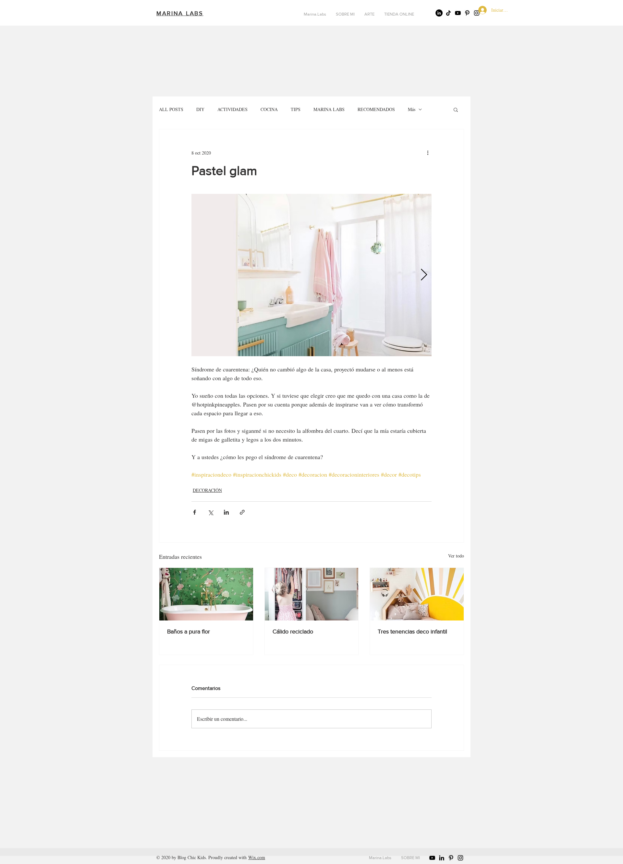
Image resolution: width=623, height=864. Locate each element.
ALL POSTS (171, 109)
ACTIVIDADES (232, 109)
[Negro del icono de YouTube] (457, 13)
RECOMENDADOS (376, 109)
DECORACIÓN (207, 490)
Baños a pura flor (188, 631)
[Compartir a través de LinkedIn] (226, 512)
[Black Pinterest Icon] (467, 13)
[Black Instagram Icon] (460, 857)
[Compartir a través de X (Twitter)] (210, 512)
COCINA (269, 109)
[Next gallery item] (424, 275)
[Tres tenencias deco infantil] (417, 594)
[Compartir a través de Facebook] (194, 512)
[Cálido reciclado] (312, 594)
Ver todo (456, 556)
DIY (200, 109)
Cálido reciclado (293, 631)
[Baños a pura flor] (206, 594)
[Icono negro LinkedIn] (441, 857)
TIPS (295, 109)
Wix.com (256, 857)
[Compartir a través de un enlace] (242, 512)
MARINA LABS (329, 109)
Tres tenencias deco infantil (412, 631)
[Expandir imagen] (311, 275)
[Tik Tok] (448, 13)
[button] (456, 109)
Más (411, 109)
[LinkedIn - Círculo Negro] (439, 13)
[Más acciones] (428, 153)
